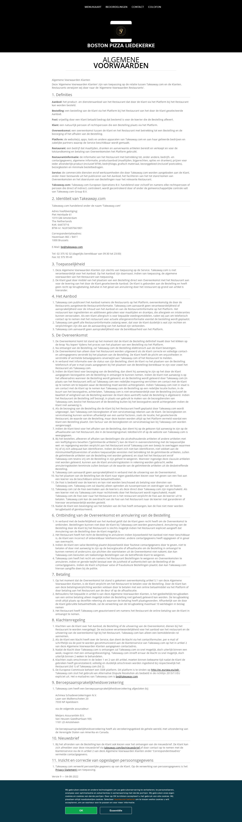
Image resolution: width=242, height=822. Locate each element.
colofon (154, 7)
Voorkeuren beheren (124, 799)
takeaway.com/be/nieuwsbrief (122, 747)
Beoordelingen (116, 7)
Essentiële (116, 810)
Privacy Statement (66, 769)
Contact (138, 7)
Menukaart (93, 7)
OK (81, 810)
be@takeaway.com (72, 247)
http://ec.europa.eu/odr (165, 669)
